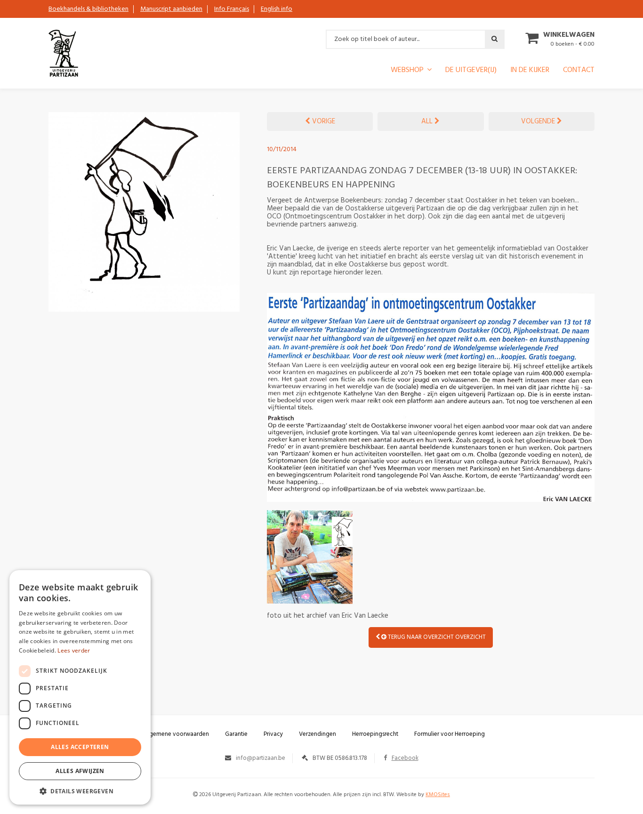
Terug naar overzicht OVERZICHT (436, 637)
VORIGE (322, 121)
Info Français (231, 9)
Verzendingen (317, 734)
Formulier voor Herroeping (449, 734)
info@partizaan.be (260, 758)
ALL (427, 121)
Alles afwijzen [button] (80, 771)
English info (276, 9)
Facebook (405, 758)
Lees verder (73, 650)
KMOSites (438, 794)
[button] (80, 790)
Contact (579, 71)
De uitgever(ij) (471, 71)
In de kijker (529, 71)
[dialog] (80, 687)
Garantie (236, 734)
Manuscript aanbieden (171, 9)
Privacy (273, 734)
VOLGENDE (539, 121)
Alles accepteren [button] (80, 747)
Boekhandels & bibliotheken (88, 9)
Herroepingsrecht (375, 734)
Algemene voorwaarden (176, 734)
